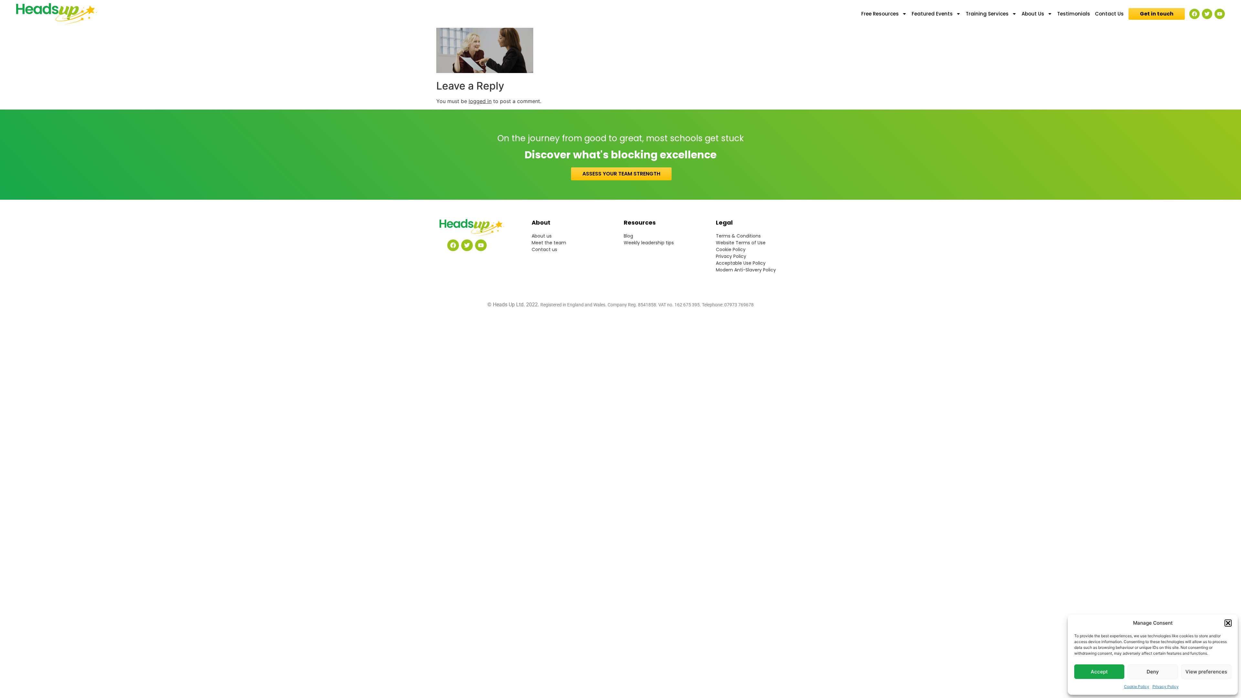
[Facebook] (1194, 14)
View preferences (1206, 672)
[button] (1228, 623)
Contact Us (1109, 14)
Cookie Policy (1136, 686)
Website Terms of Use (741, 242)
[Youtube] (1219, 14)
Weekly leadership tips (649, 242)
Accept (1099, 672)
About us (542, 236)
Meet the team (549, 242)
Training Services (987, 14)
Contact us (544, 249)
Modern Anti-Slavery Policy (746, 270)
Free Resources (880, 14)
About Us (1033, 14)
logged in (480, 101)
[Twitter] (1207, 14)
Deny (1153, 672)
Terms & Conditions (738, 236)
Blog (628, 236)
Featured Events (932, 14)
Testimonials (1073, 14)
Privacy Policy (1165, 686)
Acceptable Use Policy (741, 263)
